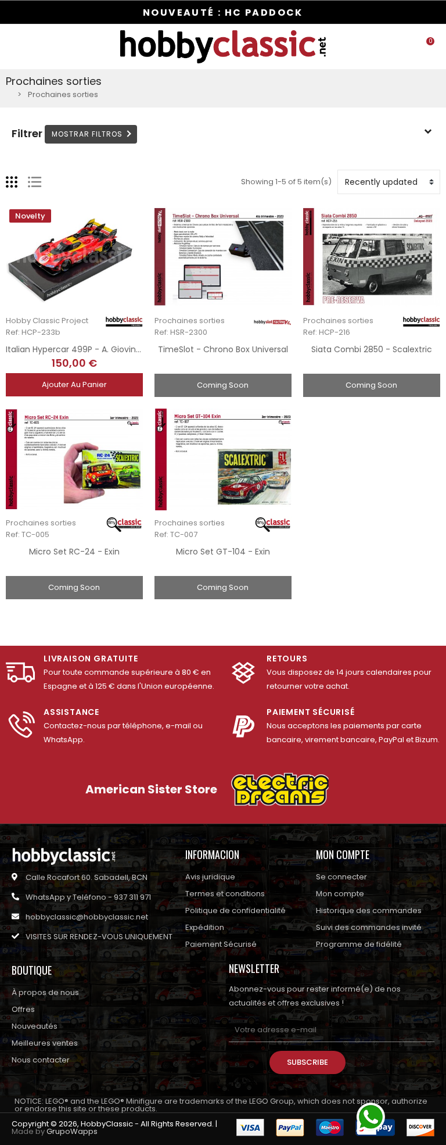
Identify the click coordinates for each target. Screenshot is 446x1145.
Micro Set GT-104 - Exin (223, 551)
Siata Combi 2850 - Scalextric (371, 349)
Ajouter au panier (74, 384)
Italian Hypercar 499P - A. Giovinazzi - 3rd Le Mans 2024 (118, 349)
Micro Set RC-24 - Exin (74, 551)
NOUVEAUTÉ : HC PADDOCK (223, 12)
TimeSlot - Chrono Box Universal (223, 349)
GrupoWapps (72, 1131)
